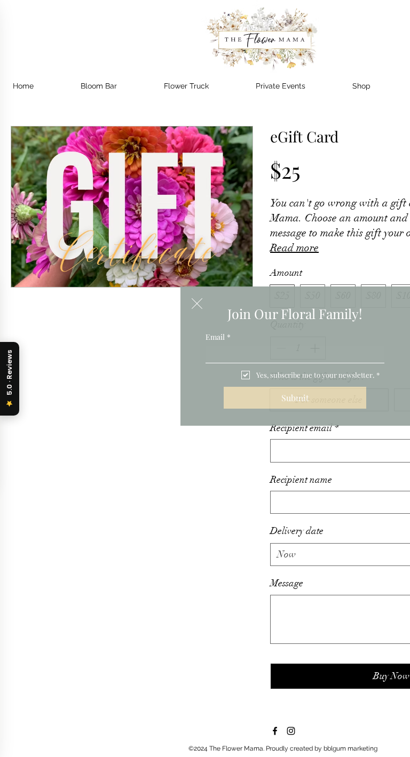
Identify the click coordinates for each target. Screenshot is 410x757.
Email (218, 336)
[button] (197, 303)
